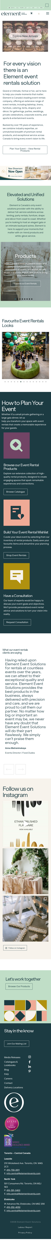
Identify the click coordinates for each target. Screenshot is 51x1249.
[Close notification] (47, 5)
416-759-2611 (13, 1170)
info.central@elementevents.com (23, 1173)
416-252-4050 (13, 1207)
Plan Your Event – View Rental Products (25, 149)
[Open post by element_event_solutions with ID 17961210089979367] (25, 824)
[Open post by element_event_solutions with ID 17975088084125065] (25, 871)
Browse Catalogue (15, 492)
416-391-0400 (13, 1190)
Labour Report (25, 1227)
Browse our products (19, 986)
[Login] (39, 14)
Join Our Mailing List (16, 1044)
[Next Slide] (27, 745)
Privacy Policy (25, 1233)
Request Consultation (17, 622)
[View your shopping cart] (31, 13)
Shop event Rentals (16, 555)
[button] (15, 299)
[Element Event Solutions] (14, 13)
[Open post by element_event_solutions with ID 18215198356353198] (25, 919)
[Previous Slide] (23, 745)
